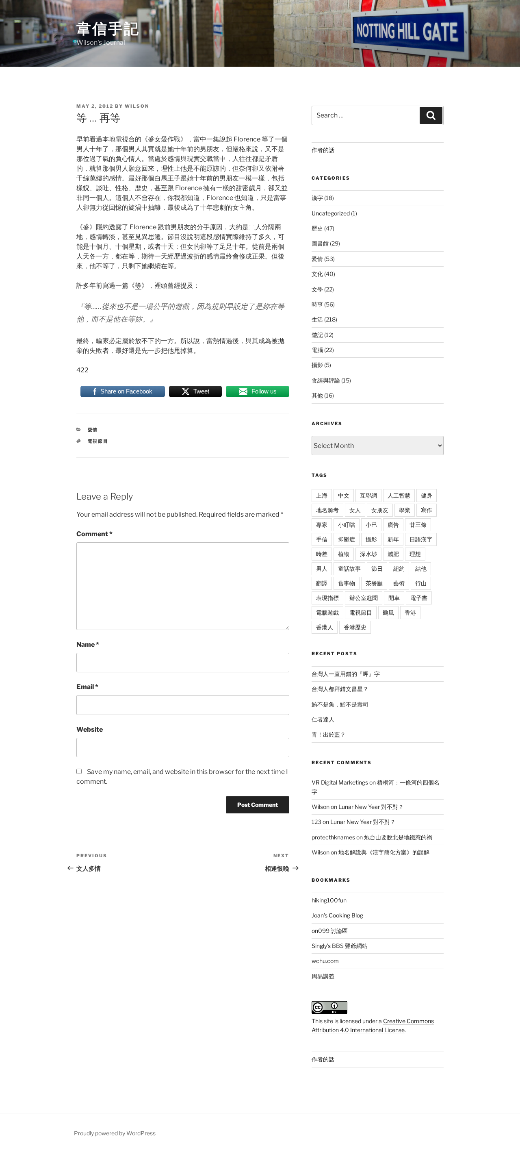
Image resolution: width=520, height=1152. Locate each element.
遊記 (317, 334)
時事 (317, 304)
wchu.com (325, 960)
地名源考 (327, 509)
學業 (404, 509)
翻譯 (321, 583)
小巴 (371, 524)
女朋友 (379, 509)
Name (87, 644)
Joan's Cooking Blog (337, 915)
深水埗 (368, 553)
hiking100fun (329, 900)
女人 (355, 509)
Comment (94, 534)
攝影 (317, 364)
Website (89, 729)
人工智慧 (399, 495)
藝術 (399, 583)
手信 (321, 539)
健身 (426, 495)
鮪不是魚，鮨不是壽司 (340, 704)
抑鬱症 (346, 539)
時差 (321, 553)
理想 (415, 553)
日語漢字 (421, 539)
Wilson (137, 106)
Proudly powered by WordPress (115, 1133)
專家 (321, 524)
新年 (393, 539)
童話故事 (349, 568)
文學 (317, 289)
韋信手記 (108, 28)
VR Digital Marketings (340, 782)
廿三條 (418, 524)
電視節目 (98, 441)
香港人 (324, 627)
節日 (377, 568)
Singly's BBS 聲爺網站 (340, 945)
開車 (394, 597)
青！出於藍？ (329, 734)
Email (87, 687)
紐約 (399, 568)
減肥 (393, 553)
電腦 (317, 349)
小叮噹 (346, 524)
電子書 (418, 597)
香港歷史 (355, 627)
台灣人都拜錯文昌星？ (340, 688)
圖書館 (320, 243)
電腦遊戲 (327, 612)
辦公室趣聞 (363, 597)
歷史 (317, 228)
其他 (317, 395)
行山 (421, 583)
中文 (343, 495)
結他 (421, 568)
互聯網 (368, 495)
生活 (317, 319)
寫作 (426, 509)
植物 (343, 553)
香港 (410, 612)
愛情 (93, 430)
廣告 (393, 524)
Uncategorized (331, 213)
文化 (317, 273)
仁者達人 (323, 719)
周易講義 (323, 976)
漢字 (317, 197)
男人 (321, 568)
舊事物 (346, 583)
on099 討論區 (330, 930)
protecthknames (333, 837)
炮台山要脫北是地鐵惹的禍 (398, 837)
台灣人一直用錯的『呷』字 (346, 673)
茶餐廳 (374, 583)
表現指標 (327, 597)
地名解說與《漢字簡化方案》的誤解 (383, 852)
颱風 (388, 612)
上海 (321, 495)
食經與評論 (326, 380)
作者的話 (323, 149)
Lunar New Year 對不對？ (371, 806)
